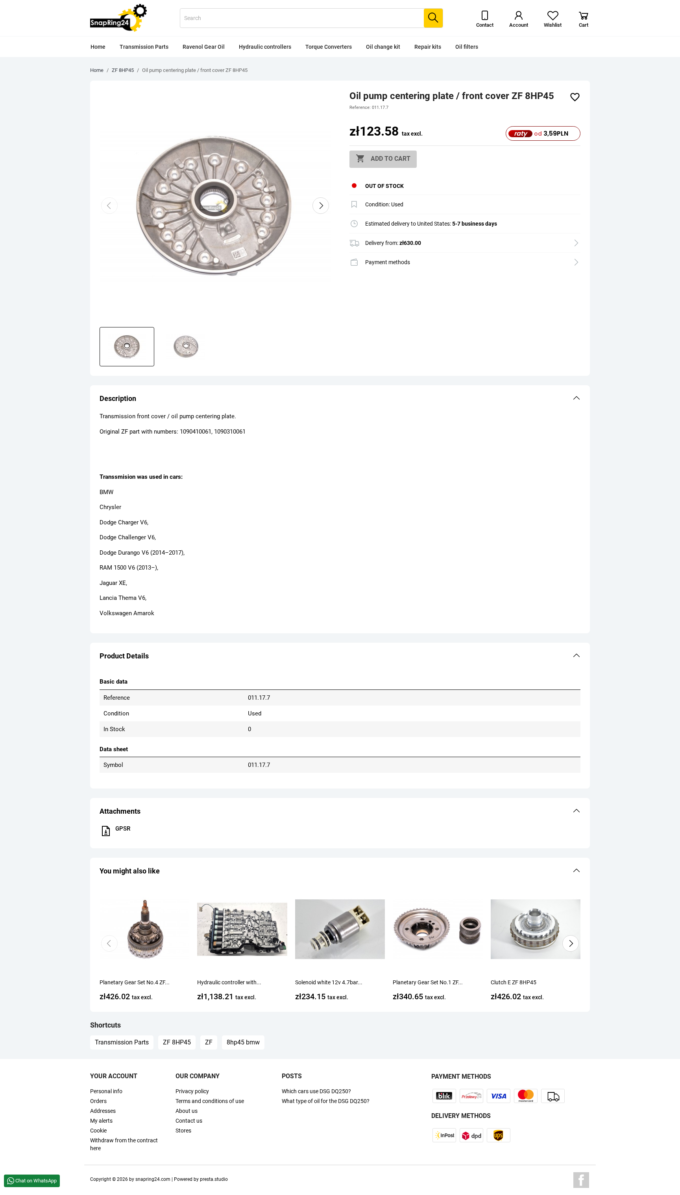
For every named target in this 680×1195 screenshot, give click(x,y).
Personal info (106, 1091)
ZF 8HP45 (177, 1042)
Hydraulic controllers (265, 47)
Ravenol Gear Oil (204, 47)
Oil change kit (383, 47)
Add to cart (383, 158)
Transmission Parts (144, 47)
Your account (113, 1076)
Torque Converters (328, 47)
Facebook (581, 1180)
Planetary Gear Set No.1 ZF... (428, 982)
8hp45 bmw (243, 1042)
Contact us (189, 1121)
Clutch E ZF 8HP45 (513, 982)
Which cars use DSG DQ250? (316, 1091)
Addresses (103, 1111)
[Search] (433, 18)
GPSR (122, 828)
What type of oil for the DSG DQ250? (326, 1101)
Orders (98, 1101)
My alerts (101, 1121)
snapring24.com (152, 1179)
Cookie (98, 1130)
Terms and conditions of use (210, 1101)
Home (98, 47)
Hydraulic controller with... (229, 982)
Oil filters (466, 47)
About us (187, 1111)
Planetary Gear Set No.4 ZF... (135, 982)
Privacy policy (192, 1091)
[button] (340, 399)
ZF (209, 1042)
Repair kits (427, 47)
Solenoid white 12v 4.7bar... (328, 982)
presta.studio (214, 1179)
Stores (183, 1130)
